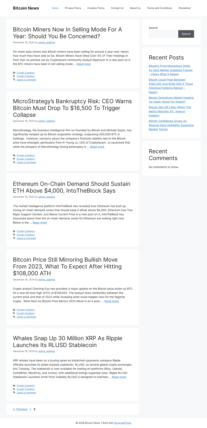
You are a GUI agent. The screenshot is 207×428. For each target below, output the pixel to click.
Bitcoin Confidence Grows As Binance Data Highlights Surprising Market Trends (171, 125)
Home (55, 8)
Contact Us (117, 8)
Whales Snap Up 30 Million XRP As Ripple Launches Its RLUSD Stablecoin (67, 341)
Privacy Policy (73, 8)
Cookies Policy (95, 8)
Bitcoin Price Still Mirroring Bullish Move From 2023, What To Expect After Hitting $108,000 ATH (67, 266)
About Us (135, 8)
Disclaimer (185, 8)
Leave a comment (26, 79)
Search (153, 27)
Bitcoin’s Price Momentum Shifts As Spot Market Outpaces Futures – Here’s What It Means (171, 70)
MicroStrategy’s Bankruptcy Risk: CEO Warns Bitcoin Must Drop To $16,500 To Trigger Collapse (72, 108)
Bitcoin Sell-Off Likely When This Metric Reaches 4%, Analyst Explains (170, 111)
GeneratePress (122, 422)
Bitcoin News (26, 8)
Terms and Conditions (159, 8)
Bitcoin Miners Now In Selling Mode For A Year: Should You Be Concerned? (67, 33)
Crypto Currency (26, 72)
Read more (84, 64)
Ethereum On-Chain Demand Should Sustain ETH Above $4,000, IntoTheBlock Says (71, 187)
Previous (20, 409)
